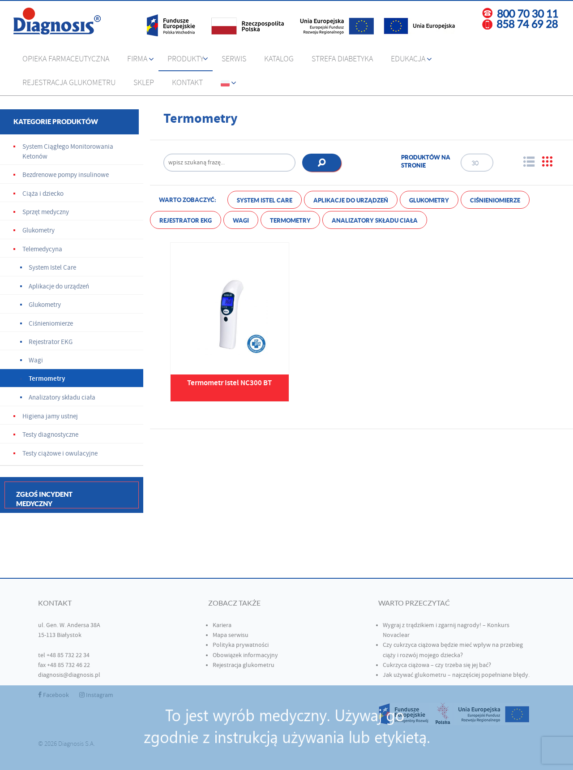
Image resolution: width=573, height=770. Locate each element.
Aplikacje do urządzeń (350, 200)
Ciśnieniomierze (495, 200)
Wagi (241, 220)
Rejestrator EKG (185, 220)
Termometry (290, 220)
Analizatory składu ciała (375, 220)
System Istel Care (264, 200)
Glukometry (429, 200)
